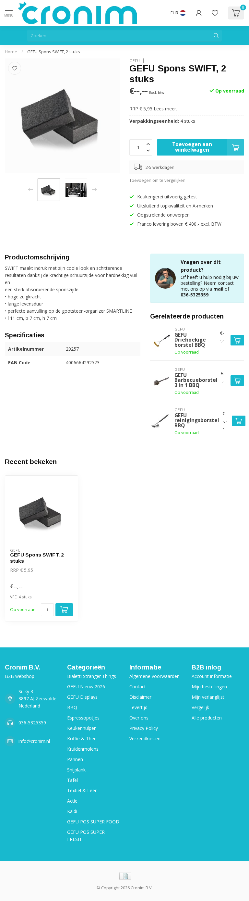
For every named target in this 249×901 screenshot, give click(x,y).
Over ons (138, 718)
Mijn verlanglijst (208, 697)
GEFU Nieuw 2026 (86, 686)
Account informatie (212, 676)
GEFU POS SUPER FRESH (86, 835)
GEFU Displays (82, 697)
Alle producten (207, 718)
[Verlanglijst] (215, 12)
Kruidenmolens (83, 749)
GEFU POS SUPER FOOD (93, 822)
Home (11, 52)
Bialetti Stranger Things (91, 676)
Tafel (72, 780)
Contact (137, 686)
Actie (72, 801)
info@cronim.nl (34, 741)
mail (218, 289)
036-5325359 (194, 295)
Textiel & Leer (82, 790)
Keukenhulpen (82, 728)
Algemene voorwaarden (154, 676)
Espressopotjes (83, 718)
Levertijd (138, 707)
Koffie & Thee (82, 738)
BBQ (72, 707)
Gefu (134, 60)
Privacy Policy (143, 728)
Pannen (75, 759)
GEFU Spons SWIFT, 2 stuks (53, 52)
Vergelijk (200, 707)
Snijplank (76, 770)
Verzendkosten (144, 738)
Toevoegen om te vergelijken (157, 180)
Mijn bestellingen (209, 686)
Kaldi (72, 811)
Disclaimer (140, 697)
